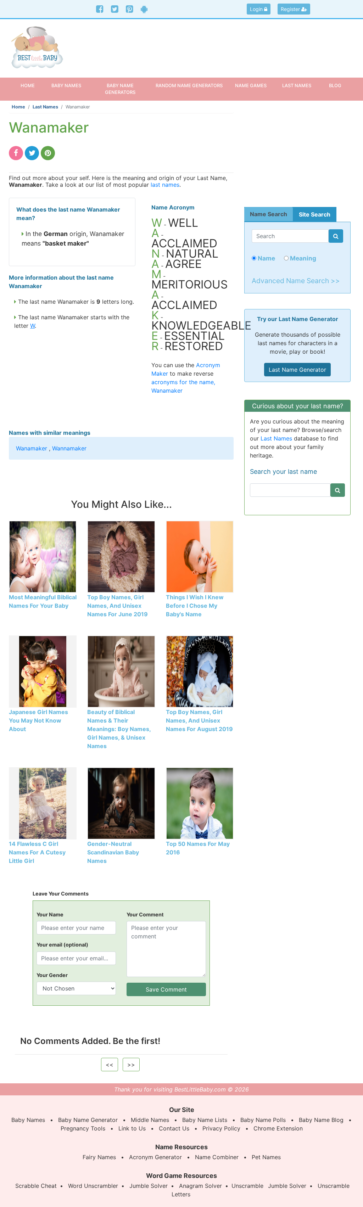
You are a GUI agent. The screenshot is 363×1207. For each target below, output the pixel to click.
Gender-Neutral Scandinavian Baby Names (113, 852)
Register (291, 9)
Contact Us (174, 1128)
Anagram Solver (200, 1185)
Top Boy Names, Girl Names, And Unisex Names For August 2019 (199, 720)
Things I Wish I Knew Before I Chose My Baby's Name (195, 606)
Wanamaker (31, 448)
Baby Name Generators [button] (120, 89)
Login (257, 9)
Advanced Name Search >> (296, 280)
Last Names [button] (296, 85)
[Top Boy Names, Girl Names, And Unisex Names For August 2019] (200, 670)
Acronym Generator (155, 1157)
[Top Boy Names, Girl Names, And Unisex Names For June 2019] (121, 556)
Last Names (45, 107)
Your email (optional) (62, 945)
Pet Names (266, 1157)
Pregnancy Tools (83, 1128)
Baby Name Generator (88, 1119)
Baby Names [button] (66, 85)
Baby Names (28, 1119)
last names (165, 184)
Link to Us (132, 1128)
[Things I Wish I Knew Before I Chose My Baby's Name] (200, 556)
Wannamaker (69, 448)
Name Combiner (217, 1157)
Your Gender (52, 975)
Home (32, 85)
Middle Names (150, 1119)
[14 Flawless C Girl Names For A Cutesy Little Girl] (42, 802)
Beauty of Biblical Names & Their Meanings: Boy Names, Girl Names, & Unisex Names (119, 729)
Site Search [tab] (314, 214)
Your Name (50, 914)
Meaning (302, 258)
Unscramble (247, 1185)
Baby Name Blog (321, 1119)
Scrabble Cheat (36, 1185)
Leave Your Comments (61, 894)
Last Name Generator (297, 369)
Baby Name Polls (263, 1119)
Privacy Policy (221, 1128)
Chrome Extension (278, 1128)
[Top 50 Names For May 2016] (200, 802)
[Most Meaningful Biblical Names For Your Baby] (43, 556)
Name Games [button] (251, 85)
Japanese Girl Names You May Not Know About (38, 720)
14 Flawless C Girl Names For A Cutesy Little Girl (37, 852)
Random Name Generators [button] (189, 85)
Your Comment (145, 914)
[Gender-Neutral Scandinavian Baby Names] (121, 802)
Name (265, 258)
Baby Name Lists (204, 1119)
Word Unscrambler (93, 1185)
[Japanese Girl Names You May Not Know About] (42, 670)
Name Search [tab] (268, 214)
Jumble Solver (148, 1185)
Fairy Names (99, 1157)
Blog (335, 85)
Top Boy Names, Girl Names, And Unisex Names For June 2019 (117, 606)
